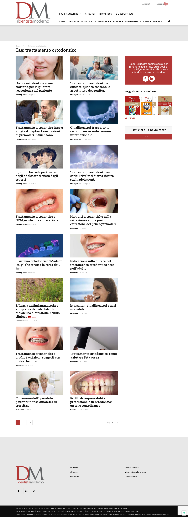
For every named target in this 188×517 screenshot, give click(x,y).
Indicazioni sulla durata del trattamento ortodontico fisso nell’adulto (92, 264)
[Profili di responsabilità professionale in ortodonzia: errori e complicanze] (94, 383)
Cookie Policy (131, 476)
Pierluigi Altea (21, 95)
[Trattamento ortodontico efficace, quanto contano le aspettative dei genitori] (94, 68)
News (62, 21)
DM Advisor (90, 14)
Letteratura (101, 21)
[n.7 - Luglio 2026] (132, 106)
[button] (168, 21)
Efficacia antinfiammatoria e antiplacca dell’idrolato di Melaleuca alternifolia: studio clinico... (38, 311)
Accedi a (160, 4)
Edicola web (130, 118)
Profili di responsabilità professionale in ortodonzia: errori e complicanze (91, 402)
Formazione (132, 21)
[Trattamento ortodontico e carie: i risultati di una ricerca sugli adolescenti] (94, 157)
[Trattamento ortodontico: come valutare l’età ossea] (94, 338)
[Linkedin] (152, 79)
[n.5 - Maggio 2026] (165, 106)
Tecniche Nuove (132, 467)
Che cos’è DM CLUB (124, 14)
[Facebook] (145, 79)
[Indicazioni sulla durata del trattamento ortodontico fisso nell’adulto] (94, 245)
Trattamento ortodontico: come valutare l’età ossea (93, 355)
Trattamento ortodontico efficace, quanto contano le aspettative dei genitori (90, 87)
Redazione (20, 410)
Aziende (157, 21)
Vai (146, 136)
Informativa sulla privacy (135, 472)
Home (18, 46)
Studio (117, 21)
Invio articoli (105, 14)
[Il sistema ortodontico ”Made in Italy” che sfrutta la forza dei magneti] (39, 245)
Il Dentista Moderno (68, 14)
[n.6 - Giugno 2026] (148, 106)
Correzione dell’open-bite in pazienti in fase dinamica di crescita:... (36, 402)
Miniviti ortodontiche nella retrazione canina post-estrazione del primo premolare (93, 220)
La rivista (74, 467)
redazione (74, 228)
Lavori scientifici (79, 21)
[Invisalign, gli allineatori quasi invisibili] (94, 290)
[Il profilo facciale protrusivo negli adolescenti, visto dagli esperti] (39, 157)
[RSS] (34, 491)
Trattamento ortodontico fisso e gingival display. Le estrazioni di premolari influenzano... (39, 131)
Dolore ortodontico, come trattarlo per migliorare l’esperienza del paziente (34, 87)
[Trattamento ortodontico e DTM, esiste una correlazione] (39, 201)
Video (145, 21)
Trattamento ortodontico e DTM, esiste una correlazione (37, 218)
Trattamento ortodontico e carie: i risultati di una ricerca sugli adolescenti (92, 175)
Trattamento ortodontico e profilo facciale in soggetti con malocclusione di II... (38, 357)
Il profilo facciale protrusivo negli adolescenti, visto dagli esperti (37, 175)
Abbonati (146, 4)
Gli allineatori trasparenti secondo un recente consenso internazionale (91, 131)
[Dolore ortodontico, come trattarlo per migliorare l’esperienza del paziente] (39, 68)
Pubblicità (74, 476)
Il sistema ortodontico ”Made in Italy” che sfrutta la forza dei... (39, 263)
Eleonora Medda (22, 321)
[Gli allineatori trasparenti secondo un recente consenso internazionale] (94, 112)
